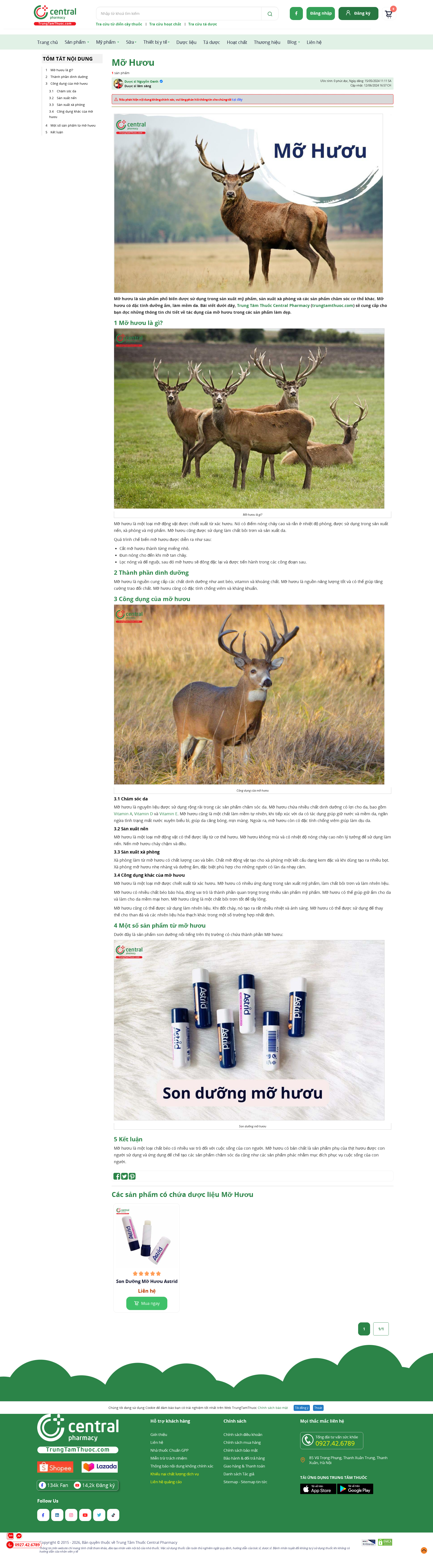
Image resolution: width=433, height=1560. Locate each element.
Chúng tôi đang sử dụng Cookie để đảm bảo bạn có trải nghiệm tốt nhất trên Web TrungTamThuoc (198, 1408)
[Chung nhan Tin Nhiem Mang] (368, 1543)
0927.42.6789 (335, 1443)
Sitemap (230, 1481)
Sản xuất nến (67, 98)
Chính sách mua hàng (242, 1442)
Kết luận (57, 132)
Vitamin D (143, 813)
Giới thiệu (158, 1434)
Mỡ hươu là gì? (62, 70)
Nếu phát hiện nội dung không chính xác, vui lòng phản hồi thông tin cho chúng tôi (181, 99)
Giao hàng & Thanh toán (244, 1466)
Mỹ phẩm (106, 42)
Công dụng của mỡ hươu (69, 83)
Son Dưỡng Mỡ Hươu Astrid (147, 1281)
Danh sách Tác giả (238, 1473)
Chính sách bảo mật (273, 1408)
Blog (292, 42)
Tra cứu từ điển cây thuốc (119, 24)
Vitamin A (123, 813)
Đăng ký (362, 13)
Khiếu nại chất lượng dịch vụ (174, 1473)
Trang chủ (47, 42)
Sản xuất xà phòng (71, 104)
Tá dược (211, 42)
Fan (57, 1485)
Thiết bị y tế (155, 42)
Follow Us (47, 1501)
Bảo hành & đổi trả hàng (244, 1458)
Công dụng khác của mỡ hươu (71, 114)
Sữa (130, 42)
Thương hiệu (267, 42)
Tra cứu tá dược (202, 24)
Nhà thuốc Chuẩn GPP (169, 1450)
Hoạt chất (237, 42)
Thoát (318, 1408)
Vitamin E (168, 813)
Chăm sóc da (66, 91)
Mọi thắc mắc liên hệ (322, 1421)
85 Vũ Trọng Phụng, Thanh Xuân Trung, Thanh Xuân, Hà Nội (348, 1460)
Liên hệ (314, 42)
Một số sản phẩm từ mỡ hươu (73, 125)
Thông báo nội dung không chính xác (181, 1466)
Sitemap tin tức (254, 1481)
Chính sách (234, 1421)
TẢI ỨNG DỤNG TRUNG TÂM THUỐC (333, 1477)
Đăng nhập (321, 13)
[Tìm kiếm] (269, 13)
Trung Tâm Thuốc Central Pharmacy (273, 305)
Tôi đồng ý (302, 1408)
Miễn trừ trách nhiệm (168, 1458)
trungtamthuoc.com (332, 305)
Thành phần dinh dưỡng (69, 77)
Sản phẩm (75, 42)
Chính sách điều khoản (242, 1434)
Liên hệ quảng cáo (166, 1481)
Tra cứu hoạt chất (165, 24)
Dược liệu (186, 42)
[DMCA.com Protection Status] (385, 1543)
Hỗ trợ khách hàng (170, 1421)
